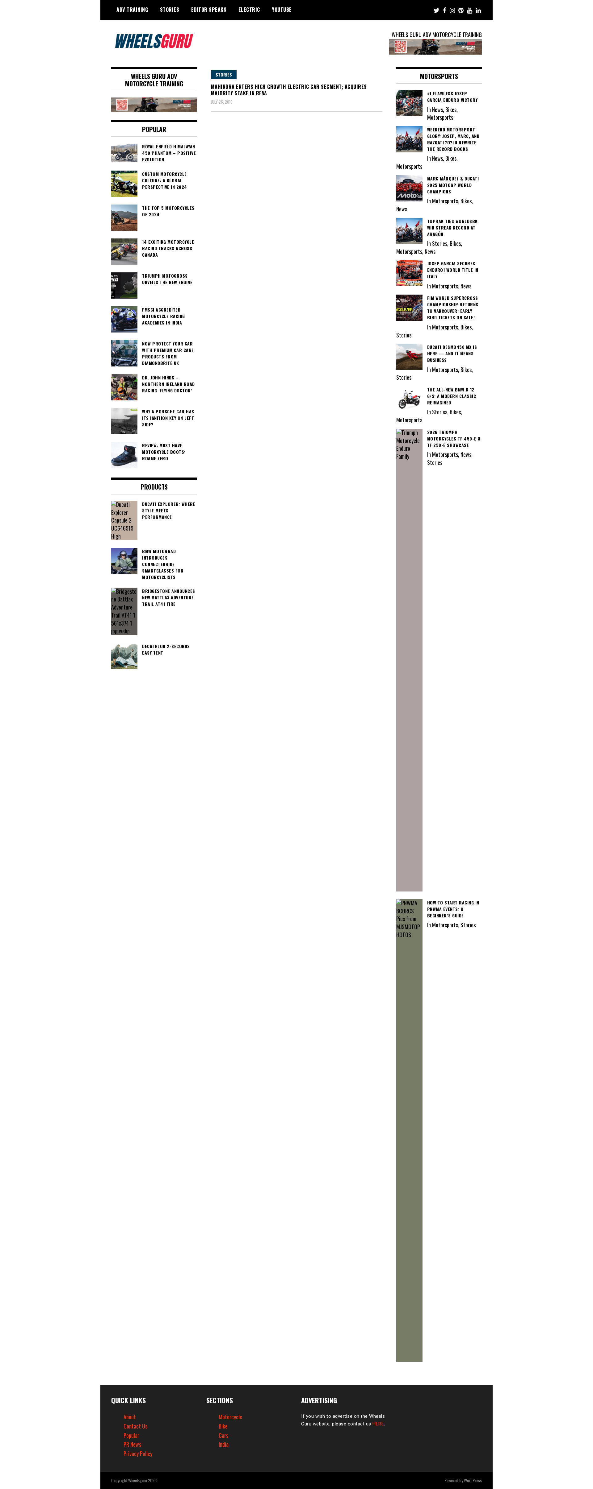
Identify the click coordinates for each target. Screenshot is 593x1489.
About (130, 1417)
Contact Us (135, 1426)
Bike (223, 1426)
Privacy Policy (138, 1454)
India (224, 1444)
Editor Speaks (209, 9)
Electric (249, 9)
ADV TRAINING (132, 9)
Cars (223, 1435)
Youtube (282, 9)
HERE (378, 1424)
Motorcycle (230, 1417)
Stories (169, 9)
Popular (131, 1435)
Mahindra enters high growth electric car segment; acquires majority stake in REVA (289, 90)
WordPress (473, 1480)
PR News (132, 1444)
